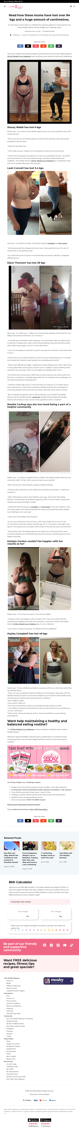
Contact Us (10, 998)
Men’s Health (11, 1056)
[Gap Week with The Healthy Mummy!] (67, 845)
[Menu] (5, 6)
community (36, 397)
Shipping (9, 1008)
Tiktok (8, 1036)
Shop (8, 1041)
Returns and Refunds (13, 1006)
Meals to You (10, 1059)
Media (8, 983)
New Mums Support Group (15, 1026)
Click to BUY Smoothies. (39, 809)
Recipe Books (11, 1051)
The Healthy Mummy (12, 978)
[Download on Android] (45, 1120)
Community (8, 1016)
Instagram (9, 1029)
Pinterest (9, 1031)
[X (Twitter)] (28, 46)
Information (8, 993)
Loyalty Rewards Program (15, 991)
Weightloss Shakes (13, 1046)
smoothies (51, 243)
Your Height (23, 911)
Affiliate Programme (13, 986)
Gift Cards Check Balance (15, 1079)
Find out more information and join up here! (23, 804)
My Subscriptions (12, 1071)
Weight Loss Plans (13, 1044)
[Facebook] (20, 46)
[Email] (59, 46)
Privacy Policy (11, 1001)
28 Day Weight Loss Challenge (19, 56)
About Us (9, 981)
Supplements (11, 1049)
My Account (8, 1061)
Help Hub (9, 1011)
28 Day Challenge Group (15, 1023)
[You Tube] (65, 945)
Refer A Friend (11, 988)
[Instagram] (51, 945)
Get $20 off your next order (16, 1077)
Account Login (11, 1064)
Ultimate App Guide (13, 1013)
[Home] (10, 35)
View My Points (12, 1074)
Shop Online (8, 1039)
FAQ (7, 996)
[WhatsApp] (51, 46)
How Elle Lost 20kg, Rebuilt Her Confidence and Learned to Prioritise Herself (11, 857)
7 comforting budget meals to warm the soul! (48, 855)
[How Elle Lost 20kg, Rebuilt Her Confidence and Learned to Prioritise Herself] (12, 845)
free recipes (63, 243)
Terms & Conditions (13, 1003)
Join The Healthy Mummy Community (19, 1018)
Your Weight (56, 911)
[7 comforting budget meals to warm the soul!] (49, 845)
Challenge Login (12, 1066)
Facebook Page (11, 1021)
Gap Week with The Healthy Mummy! (65, 855)
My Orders (10, 1069)
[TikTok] (71, 945)
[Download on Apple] (33, 1120)
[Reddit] (43, 46)
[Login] (71, 6)
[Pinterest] (36, 46)
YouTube (9, 1034)
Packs (8, 1054)
